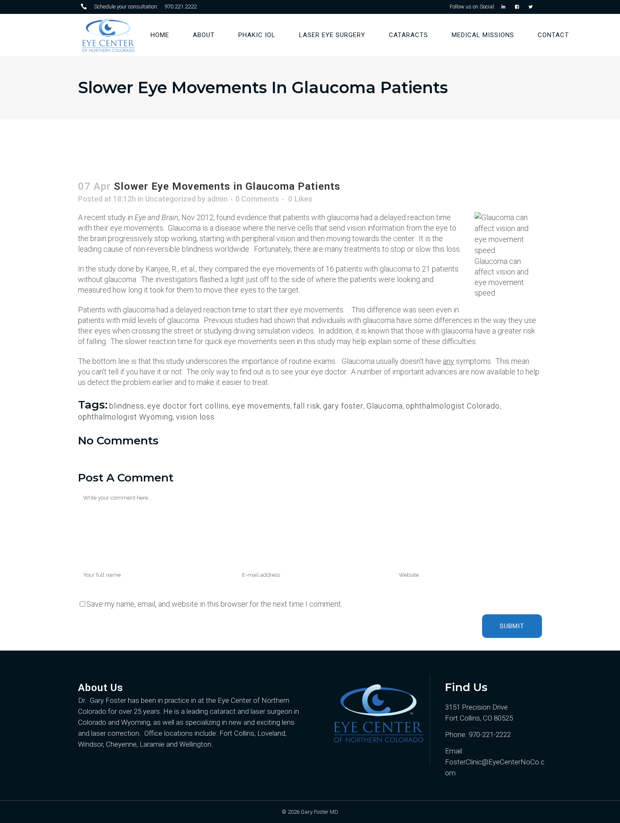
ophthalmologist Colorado (453, 405)
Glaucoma (385, 405)
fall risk (307, 405)
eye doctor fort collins (188, 405)
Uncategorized (170, 198)
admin (217, 198)
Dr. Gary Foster (102, 700)
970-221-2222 (490, 734)
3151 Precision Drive (476, 707)
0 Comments (257, 198)
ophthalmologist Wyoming (125, 416)
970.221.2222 (180, 6)
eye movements (261, 405)
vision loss (195, 416)
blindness (126, 405)
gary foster (343, 405)
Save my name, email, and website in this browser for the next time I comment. (214, 604)
